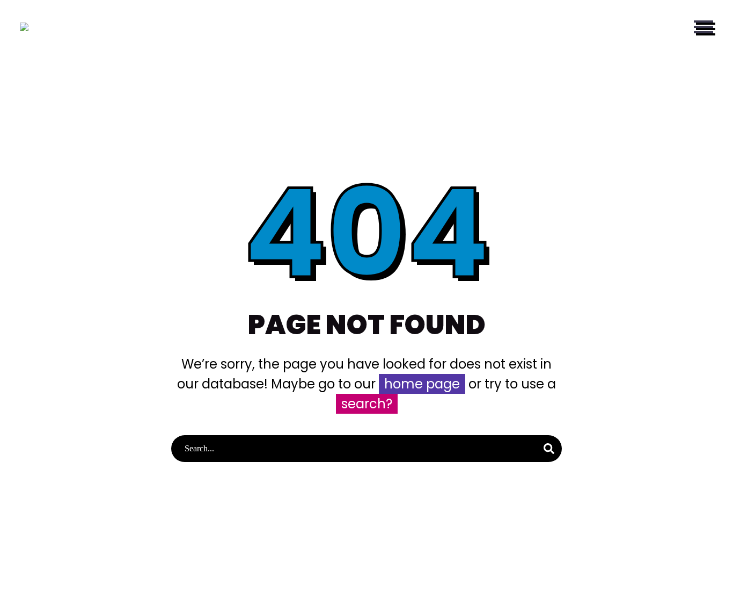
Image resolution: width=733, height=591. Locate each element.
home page (422, 384)
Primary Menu (703, 27)
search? (366, 404)
